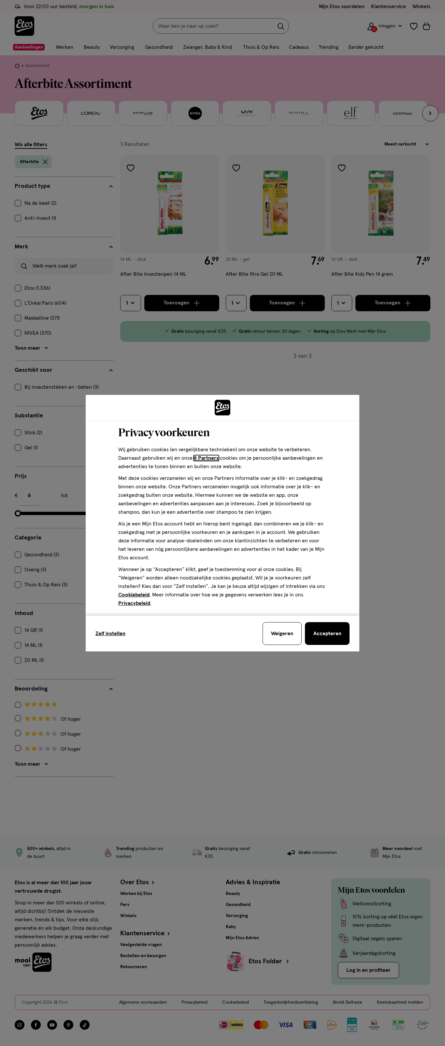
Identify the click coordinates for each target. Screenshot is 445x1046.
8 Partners (206, 458)
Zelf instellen (110, 633)
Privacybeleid (134, 603)
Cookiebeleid (134, 594)
